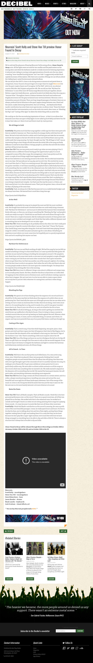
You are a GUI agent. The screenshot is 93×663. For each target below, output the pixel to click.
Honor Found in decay (24, 60)
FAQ (34, 652)
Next (63, 531)
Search (90, 5)
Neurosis (33, 60)
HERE (34, 509)
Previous (9, 531)
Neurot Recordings (41, 60)
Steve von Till (57, 60)
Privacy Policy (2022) (39, 654)
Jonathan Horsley (24, 54)
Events (55, 3)
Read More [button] (9, 579)
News (39, 3)
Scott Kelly (50, 60)
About (82, 3)
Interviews (16, 58)
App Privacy (36, 656)
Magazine (73, 3)
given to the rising (12, 60)
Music (47, 3)
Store (64, 3)
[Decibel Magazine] (16, 3)
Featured (10, 58)
